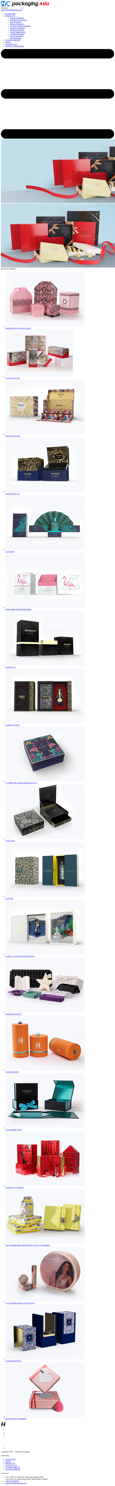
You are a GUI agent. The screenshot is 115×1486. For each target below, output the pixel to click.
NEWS (8, 42)
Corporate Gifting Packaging (20, 26)
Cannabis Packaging (17, 34)
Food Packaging (15, 38)
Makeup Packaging (17, 24)
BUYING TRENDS (14, 46)
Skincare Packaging (17, 18)
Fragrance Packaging (17, 28)
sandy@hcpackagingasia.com (11, 10)
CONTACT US (11, 44)
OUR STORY (10, 14)
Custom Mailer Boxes (17, 32)
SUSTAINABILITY (12, 40)
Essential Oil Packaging (18, 20)
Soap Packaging (15, 22)
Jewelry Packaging (16, 36)
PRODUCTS (10, 16)
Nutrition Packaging (17, 30)
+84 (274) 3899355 (12, 1481)
